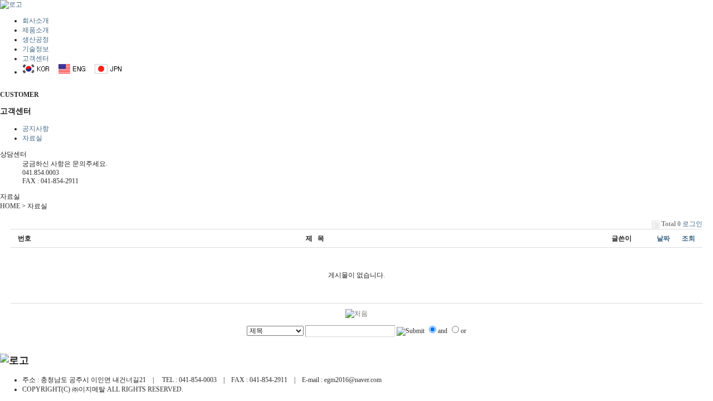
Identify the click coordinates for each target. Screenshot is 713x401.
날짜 (663, 238)
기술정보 (35, 49)
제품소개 (35, 30)
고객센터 (35, 58)
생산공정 (35, 39)
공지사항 (35, 129)
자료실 (32, 138)
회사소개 (35, 21)
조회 (688, 238)
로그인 (692, 224)
